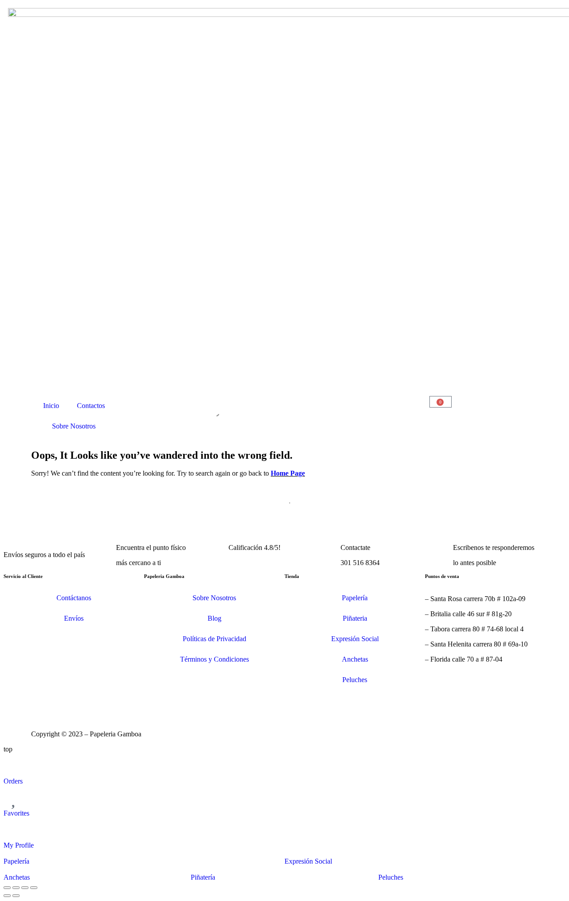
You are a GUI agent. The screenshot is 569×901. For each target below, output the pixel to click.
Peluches (354, 679)
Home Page (288, 473)
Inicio (51, 405)
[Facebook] (66, 701)
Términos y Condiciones (214, 659)
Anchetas (355, 659)
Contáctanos (73, 598)
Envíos (74, 618)
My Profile (19, 845)
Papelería (355, 598)
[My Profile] (15, 828)
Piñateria (355, 618)
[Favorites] (15, 796)
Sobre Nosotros (74, 426)
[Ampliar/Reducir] (7, 887)
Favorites (16, 813)
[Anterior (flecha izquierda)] (7, 895)
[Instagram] (42, 701)
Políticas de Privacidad (214, 638)
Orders (13, 781)
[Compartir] (24, 887)
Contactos (91, 405)
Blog (214, 618)
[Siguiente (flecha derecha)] (16, 895)
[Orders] (15, 764)
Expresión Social (355, 638)
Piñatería (203, 877)
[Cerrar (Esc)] (33, 887)
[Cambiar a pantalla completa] (16, 887)
